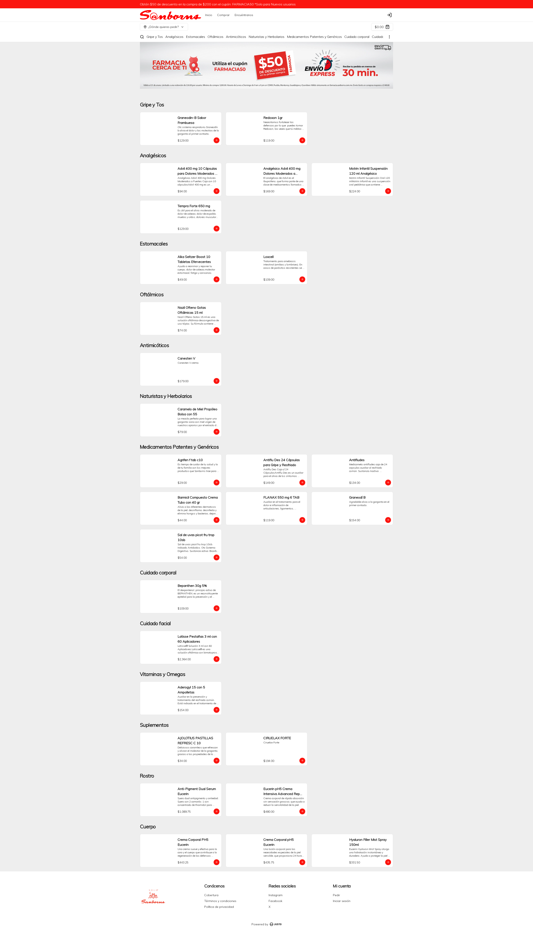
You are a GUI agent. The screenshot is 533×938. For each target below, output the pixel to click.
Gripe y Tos (155, 37)
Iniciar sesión (341, 901)
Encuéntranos (244, 15)
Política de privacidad (219, 907)
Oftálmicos (215, 37)
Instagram (276, 895)
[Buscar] (142, 37)
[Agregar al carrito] (216, 140)
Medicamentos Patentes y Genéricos (314, 37)
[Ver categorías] (389, 37)
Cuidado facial (382, 37)
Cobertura (211, 895)
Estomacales (195, 37)
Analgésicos (174, 37)
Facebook (275, 901)
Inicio (208, 15)
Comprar (223, 15)
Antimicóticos (236, 37)
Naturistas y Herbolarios (266, 37)
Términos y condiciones (220, 901)
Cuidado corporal (356, 37)
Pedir (336, 895)
